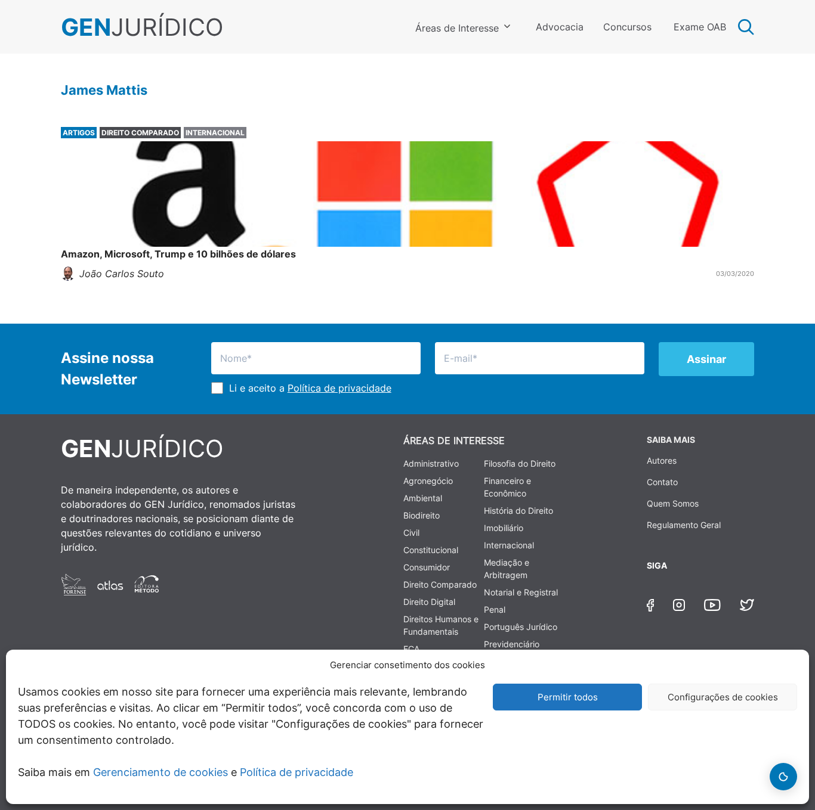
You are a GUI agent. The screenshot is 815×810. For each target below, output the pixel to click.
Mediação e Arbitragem (506, 568)
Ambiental (422, 498)
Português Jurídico (520, 627)
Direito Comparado (440, 584)
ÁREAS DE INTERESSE (454, 440)
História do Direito (518, 510)
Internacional (509, 545)
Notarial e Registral (521, 592)
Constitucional (430, 550)
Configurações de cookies (723, 697)
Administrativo (431, 463)
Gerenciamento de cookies (160, 772)
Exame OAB (700, 27)
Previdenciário (511, 644)
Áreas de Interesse (457, 28)
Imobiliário (503, 528)
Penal (494, 609)
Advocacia (560, 27)
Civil (411, 532)
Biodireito (421, 515)
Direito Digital (429, 602)
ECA (411, 649)
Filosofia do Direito (519, 463)
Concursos (627, 27)
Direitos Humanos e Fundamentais (440, 625)
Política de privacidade (296, 772)
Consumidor (426, 567)
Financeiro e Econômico (507, 487)
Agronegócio (428, 481)
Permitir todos (568, 697)
